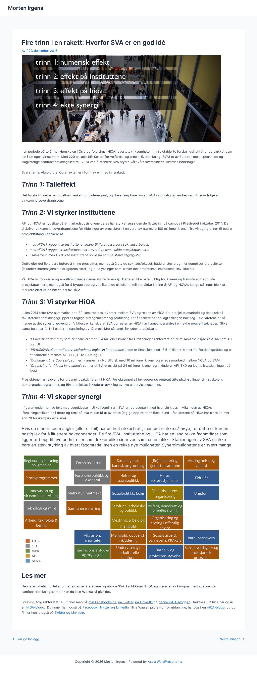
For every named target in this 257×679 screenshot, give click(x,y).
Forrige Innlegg (25, 639)
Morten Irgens (25, 8)
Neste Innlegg (232, 639)
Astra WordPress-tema (165, 662)
